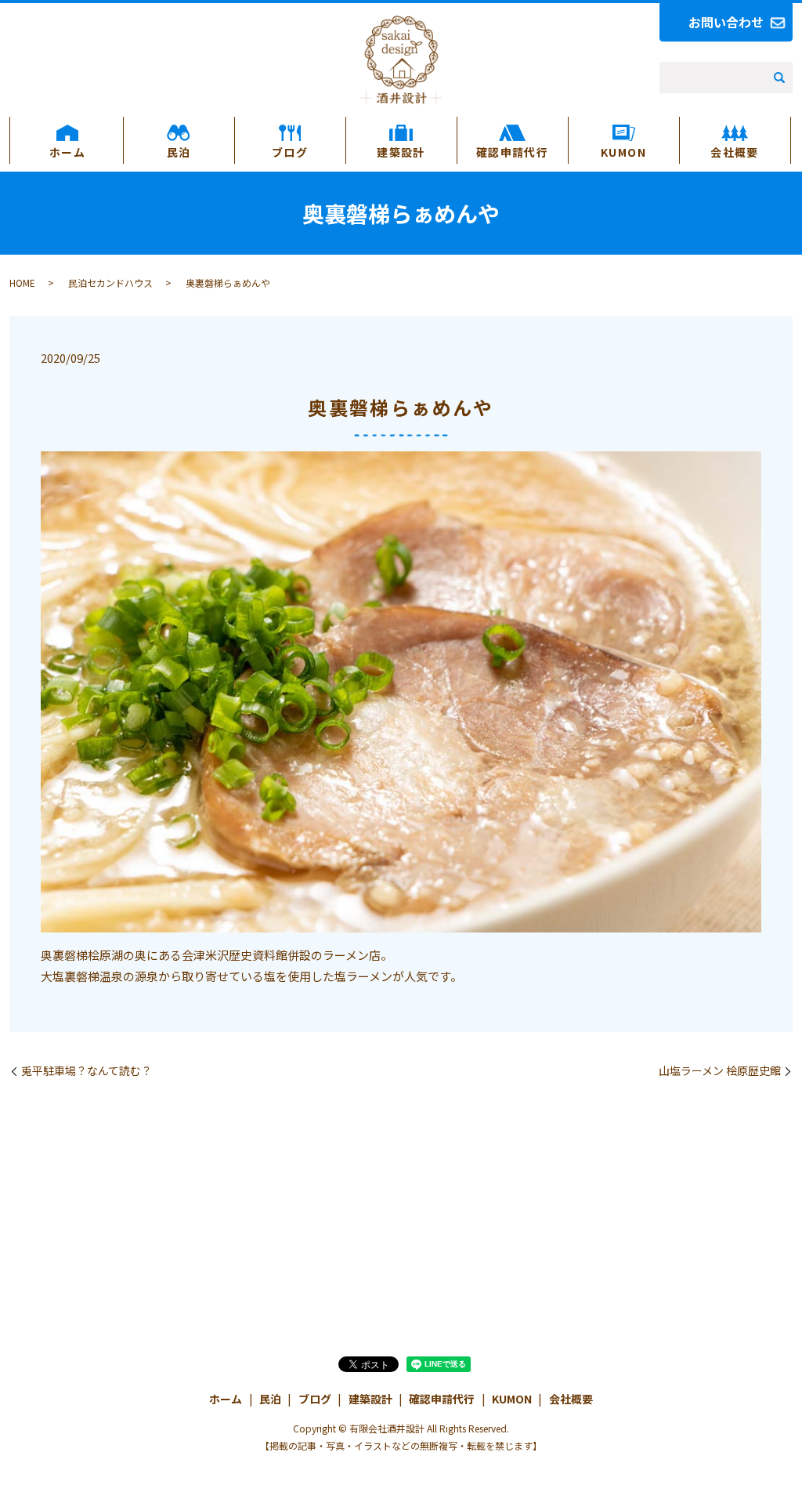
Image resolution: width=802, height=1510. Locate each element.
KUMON (623, 152)
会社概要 (734, 152)
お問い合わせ (726, 22)
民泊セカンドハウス (110, 282)
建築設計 (401, 152)
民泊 (179, 152)
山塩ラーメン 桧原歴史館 (720, 1070)
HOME (22, 282)
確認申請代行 (512, 152)
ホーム (67, 152)
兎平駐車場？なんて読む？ (86, 1070)
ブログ (290, 152)
